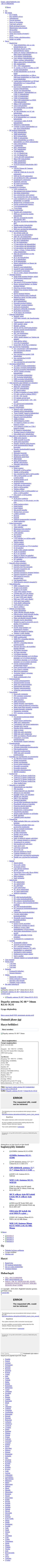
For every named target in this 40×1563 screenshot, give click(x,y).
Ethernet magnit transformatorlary (25, 330)
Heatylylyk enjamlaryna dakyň (24, 925)
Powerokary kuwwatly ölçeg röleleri (26, 872)
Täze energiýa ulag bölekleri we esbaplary (23, 383)
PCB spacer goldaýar (21, 498)
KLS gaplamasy (14, 32)
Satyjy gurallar (18, 956)
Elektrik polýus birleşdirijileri (23, 411)
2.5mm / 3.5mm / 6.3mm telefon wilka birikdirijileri (24, 251)
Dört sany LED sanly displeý (23, 599)
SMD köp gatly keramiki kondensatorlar (22, 754)
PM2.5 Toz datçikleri (21, 798)
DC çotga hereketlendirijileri (23, 899)
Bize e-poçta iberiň (7, 1015)
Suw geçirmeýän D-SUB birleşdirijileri (22, 359)
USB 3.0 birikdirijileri (21, 96)
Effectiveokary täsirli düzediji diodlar (26, 614)
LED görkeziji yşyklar (21, 605)
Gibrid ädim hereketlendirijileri (24, 912)
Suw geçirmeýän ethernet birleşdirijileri (22, 351)
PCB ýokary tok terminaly (22, 312)
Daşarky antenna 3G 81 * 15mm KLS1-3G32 (21, 1091)
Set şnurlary (18, 534)
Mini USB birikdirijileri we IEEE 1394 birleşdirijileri (25, 101)
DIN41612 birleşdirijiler (22, 125)
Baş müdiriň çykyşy (16, 16)
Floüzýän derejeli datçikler (22, 806)
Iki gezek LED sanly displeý (23, 595)
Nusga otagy (9, 961)
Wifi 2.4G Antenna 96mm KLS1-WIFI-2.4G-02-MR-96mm (20, 1225)
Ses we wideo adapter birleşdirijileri (26, 273)
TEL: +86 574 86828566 (13, 1278)
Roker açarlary (19, 468)
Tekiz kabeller (18, 527)
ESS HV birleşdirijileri (21, 388)
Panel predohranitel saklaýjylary (24, 667)
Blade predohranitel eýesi (22, 677)
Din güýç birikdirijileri (21, 240)
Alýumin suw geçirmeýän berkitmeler (26, 855)
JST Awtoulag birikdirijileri (23, 377)
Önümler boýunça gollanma (14, 1250)
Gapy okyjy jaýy (19, 846)
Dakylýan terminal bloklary (23, 288)
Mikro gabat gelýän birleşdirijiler (25, 62)
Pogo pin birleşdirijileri (21, 115)
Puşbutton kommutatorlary (22, 483)
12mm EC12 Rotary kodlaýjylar (24, 779)
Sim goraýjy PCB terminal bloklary (25, 282)
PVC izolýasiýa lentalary (22, 946)
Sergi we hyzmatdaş (16, 22)
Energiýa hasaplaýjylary (22, 565)
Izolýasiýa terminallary (21, 307)
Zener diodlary (19, 626)
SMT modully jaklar (20, 324)
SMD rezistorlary (19, 701)
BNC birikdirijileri (20, 147)
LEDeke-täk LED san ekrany (23, 593)
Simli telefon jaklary (20, 341)
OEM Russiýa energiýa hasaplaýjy (25, 582)
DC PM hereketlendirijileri (23, 906)
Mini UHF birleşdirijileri (22, 159)
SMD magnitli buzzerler (22, 440)
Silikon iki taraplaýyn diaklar (23, 631)
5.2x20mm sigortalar (21, 654)
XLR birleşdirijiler (20, 261)
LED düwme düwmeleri (22, 485)
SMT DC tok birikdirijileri (22, 237)
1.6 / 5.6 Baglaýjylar (20, 155)
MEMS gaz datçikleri (21, 796)
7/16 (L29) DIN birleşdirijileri (24, 157)
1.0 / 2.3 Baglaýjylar (20, 153)
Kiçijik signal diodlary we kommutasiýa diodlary (22, 628)
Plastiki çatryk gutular (21, 834)
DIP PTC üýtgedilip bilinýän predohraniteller (23, 644)
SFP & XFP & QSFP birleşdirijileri (25, 328)
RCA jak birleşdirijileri (21, 257)
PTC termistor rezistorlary (22, 696)
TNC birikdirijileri (20, 149)
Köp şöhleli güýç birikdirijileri (24, 434)
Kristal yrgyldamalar (20, 762)
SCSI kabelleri (18, 548)
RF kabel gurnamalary (21, 183)
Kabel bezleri (18, 506)
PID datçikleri (18, 789)
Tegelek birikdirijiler (16, 210)
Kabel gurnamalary (15, 523)
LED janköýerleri (19, 887)
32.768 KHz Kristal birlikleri (23, 758)
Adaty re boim (18, 730)
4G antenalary (18, 185)
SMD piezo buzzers (20, 438)
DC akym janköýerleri (21, 889)
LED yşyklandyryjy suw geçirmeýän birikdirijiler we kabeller (26, 199)
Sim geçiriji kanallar (20, 510)
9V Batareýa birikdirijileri (22, 430)
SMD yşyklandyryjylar (21, 586)
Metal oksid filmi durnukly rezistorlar (26, 707)
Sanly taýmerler (19, 878)
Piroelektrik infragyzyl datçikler (24, 804)
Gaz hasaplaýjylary (20, 580)
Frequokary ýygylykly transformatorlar (21, 738)
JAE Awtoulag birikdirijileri (23, 375)
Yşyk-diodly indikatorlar (22, 603)
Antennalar (13, 166)
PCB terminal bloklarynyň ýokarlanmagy (22, 279)
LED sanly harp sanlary (22, 601)
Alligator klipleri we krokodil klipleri (26, 958)
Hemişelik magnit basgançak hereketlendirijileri (23, 919)
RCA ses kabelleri (20, 553)
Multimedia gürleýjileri (21, 457)
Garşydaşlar (13, 692)
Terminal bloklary (15, 274)
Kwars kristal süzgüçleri (22, 764)
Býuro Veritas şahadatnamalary (19, 37)
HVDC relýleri (19, 405)
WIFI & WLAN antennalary (23, 176)
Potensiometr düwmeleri (22, 686)
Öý (6, 11)
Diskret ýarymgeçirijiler (17, 608)
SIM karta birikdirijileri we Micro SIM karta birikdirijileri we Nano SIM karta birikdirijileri (26, 77)
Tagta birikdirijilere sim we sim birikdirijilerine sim (24, 46)
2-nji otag (12, 965)
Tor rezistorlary (19, 700)
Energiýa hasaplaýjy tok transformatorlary (22, 570)
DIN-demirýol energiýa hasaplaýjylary (21, 577)
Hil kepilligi (13, 30)
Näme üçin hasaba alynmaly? (19, 33)
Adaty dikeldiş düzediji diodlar (24, 612)
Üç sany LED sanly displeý (23, 597)
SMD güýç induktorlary (22, 722)
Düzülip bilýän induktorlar (22, 728)
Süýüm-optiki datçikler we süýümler (26, 813)
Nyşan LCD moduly (21, 588)
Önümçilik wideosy (16, 977)
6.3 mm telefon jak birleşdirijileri (25, 248)
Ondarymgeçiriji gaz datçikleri (24, 791)
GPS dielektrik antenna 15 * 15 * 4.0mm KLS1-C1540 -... (22, 1169)
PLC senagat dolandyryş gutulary (25, 840)
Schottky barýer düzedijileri (23, 620)
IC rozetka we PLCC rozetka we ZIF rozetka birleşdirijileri (26, 69)
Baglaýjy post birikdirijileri (23, 267)
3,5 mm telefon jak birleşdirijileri (25, 246)
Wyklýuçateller (14, 466)
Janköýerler (13, 880)
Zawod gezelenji (15, 20)
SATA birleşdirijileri (20, 106)
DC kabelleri (18, 559)
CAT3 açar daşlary (20, 335)
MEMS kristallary (20, 772)
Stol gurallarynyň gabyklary (23, 844)
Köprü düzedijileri (20, 610)
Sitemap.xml (9, 1254)
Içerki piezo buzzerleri (21, 441)
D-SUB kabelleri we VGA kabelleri (26, 546)
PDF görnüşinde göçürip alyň (24, 1015)
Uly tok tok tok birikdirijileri (23, 235)
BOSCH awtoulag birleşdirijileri (24, 369)
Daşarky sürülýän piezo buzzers (24, 443)
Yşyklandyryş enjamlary (17, 187)
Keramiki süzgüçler (20, 768)
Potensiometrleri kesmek (22, 683)
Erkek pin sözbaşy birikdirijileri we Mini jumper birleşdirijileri (25, 53)
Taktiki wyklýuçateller (21, 472)
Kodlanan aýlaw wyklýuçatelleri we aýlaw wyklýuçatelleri (26, 492)
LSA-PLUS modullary (21, 343)
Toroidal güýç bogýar (21, 726)
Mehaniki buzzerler (20, 453)
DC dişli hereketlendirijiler (22, 897)
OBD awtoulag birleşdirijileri (23, 379)
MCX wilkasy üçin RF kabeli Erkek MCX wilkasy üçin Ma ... (22, 1196)
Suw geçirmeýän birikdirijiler (19, 347)
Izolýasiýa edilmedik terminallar (24, 309)
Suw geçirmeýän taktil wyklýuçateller (26, 474)
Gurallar (12, 941)
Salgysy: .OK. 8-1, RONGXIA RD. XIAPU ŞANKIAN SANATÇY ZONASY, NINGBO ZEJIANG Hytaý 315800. (20, 1283)
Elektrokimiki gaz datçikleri (23, 787)
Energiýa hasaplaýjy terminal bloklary (26, 572)
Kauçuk (16, 517)
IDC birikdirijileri (19, 64)
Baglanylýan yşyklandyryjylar (24, 202)
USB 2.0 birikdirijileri (21, 98)
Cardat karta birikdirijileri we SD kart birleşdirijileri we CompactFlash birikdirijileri (26, 83)
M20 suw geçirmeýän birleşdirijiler (25, 229)
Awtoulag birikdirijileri (17, 364)
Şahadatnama (13, 18)
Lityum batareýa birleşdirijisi (23, 415)
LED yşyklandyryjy (20, 189)
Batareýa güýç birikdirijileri (23, 409)
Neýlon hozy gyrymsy (21, 512)
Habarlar (8, 969)
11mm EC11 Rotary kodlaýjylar (24, 777)
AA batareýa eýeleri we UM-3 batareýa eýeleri (24, 423)
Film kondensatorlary (21, 749)
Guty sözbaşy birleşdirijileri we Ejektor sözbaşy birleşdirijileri (24, 59)
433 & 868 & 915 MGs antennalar (25, 178)
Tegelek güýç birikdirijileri (22, 212)
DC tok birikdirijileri (20, 242)
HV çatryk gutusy (20, 390)
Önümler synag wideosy (17, 982)
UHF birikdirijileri (20, 161)
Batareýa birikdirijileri (16, 407)
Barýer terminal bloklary (22, 293)
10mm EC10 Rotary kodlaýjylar (24, 775)
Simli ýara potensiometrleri (23, 684)
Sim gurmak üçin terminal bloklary (25, 191)
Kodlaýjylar (13, 774)
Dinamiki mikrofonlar (21, 464)
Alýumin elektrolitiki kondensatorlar (26, 747)
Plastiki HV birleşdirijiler (22, 385)
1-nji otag (12, 963)
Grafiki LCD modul (20, 590)
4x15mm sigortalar (20, 652)
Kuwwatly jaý (18, 850)
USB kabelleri (18, 533)
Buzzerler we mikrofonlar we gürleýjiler (22, 436)
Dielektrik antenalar (20, 181)
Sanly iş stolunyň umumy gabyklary (26, 838)
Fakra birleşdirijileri (20, 144)
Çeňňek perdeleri (19, 514)
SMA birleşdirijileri (20, 132)
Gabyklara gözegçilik (21, 848)
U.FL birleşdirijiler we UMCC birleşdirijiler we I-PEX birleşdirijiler (26, 141)
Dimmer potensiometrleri (22, 688)
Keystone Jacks (19, 331)
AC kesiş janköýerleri (21, 891)
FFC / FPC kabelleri (20, 525)
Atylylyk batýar (14, 922)
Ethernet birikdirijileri (16, 314)
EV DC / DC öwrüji (20, 396)
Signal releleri (18, 863)
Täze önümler (9, 960)
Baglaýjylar (13, 43)
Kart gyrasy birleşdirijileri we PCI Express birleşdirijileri (25, 88)
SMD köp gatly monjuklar (22, 732)
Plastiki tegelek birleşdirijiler (23, 225)
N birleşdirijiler (19, 151)
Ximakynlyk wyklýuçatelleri (23, 810)
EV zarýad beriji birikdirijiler (23, 404)
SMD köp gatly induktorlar (23, 734)
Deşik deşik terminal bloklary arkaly (26, 276)
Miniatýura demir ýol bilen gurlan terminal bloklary (25, 298)
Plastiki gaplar (18, 836)
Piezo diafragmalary (20, 460)
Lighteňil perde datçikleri (22, 817)
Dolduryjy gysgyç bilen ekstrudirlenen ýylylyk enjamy (24, 928)
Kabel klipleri (18, 508)
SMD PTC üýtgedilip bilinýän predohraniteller (24, 640)
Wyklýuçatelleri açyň (21, 479)
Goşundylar (13, 819)
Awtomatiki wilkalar (20, 942)
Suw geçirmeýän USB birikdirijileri (26, 349)
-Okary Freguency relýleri (22, 874)
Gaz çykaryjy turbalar (21, 669)
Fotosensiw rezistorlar (21, 711)
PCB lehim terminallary (22, 311)
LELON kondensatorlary (22, 745)
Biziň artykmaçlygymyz (17, 26)
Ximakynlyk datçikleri (21, 808)
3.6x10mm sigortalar (21, 650)
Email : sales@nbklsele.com (10, 2)
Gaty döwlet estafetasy (21, 868)
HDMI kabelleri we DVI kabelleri (25, 557)
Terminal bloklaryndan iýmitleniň (25, 295)
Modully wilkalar (19, 326)
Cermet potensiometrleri (22, 681)
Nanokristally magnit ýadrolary (24, 741)
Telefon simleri (19, 542)
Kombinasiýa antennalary (22, 180)
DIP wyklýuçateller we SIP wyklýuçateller (23, 477)
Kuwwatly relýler (19, 865)
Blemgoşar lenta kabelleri (22, 529)
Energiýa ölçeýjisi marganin (23, 567)
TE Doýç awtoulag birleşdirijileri (25, 367)
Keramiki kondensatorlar (22, 751)
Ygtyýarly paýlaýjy (15, 24)
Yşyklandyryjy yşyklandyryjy (24, 939)
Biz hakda (8, 13)
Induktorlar (13, 715)
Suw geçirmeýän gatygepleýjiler (24, 362)
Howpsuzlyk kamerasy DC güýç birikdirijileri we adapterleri (25, 949)
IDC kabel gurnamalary (22, 531)
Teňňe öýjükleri (19, 419)
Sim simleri (17, 536)
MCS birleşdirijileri (20, 301)
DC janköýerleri (19, 882)
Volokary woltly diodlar (22, 633)
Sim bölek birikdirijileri (21, 193)
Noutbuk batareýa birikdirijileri (24, 432)
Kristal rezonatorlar (20, 760)
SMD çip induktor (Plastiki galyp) (25, 736)
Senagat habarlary (15, 973)
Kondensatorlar (14, 743)
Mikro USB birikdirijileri (22, 104)
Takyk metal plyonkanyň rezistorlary (26, 705)
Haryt (7, 41)
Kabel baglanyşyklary (21, 504)
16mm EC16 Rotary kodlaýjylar (24, 781)
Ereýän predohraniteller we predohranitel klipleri (23, 664)
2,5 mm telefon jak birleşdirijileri (25, 244)
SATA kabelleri (19, 544)
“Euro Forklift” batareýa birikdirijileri (26, 413)
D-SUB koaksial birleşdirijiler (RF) (25, 164)
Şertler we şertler (15, 39)
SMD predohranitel (20, 637)
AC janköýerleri (19, 884)
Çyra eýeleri (18, 208)
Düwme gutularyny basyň (22, 851)
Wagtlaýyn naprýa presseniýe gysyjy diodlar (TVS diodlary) (26, 623)
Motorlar (12, 895)
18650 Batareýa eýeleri (21, 421)
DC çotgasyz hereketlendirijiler (24, 901)
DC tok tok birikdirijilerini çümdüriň (26, 238)
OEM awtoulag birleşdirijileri (23, 381)
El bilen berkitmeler (20, 832)
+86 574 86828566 (7, 4)
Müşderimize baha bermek (18, 28)
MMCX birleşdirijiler (21, 138)
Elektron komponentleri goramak (25, 519)
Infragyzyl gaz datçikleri (22, 793)
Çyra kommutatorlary (21, 206)
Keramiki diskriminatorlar (22, 770)
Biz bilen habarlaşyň (12, 984)
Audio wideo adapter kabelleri (24, 550)
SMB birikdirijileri (20, 134)
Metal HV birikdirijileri (21, 386)
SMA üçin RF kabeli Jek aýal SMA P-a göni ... (20, 1212)
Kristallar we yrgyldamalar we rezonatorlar (23, 757)
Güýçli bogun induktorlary (23, 720)
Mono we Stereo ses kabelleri (23, 555)
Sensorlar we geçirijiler (17, 785)
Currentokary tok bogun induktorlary (26, 724)
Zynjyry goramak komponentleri (20, 635)
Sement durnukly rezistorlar (23, 709)
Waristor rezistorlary (20, 698)
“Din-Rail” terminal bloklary (23, 305)
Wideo (7, 975)
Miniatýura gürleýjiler (21, 455)
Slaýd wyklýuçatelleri (21, 487)
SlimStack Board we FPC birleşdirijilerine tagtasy (22, 50)
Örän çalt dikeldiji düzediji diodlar (25, 618)
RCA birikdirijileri (20, 259)
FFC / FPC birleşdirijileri (22, 66)
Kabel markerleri (19, 521)
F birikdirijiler (18, 145)
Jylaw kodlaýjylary (20, 783)
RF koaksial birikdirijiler (17, 130)
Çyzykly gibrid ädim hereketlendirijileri (21, 915)
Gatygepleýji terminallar (22, 271)
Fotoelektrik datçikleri (21, 812)
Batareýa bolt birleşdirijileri (23, 417)
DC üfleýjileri (18, 886)
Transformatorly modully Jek (23, 322)
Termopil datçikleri (20, 800)
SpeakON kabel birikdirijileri (23, 269)
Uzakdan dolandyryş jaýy (22, 853)
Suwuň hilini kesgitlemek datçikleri (25, 802)
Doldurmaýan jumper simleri (23, 954)
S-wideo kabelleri (19, 561)
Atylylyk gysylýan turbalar (23, 944)
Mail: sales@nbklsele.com (14, 1279)
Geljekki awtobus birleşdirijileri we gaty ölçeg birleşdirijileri (25, 127)
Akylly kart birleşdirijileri (22, 90)
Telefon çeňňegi (19, 489)
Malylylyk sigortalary (21, 671)
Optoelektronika (14, 584)
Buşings (16, 516)
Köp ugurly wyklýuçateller (23, 495)
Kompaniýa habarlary (16, 971)
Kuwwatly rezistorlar (21, 694)
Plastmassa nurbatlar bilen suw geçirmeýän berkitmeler (24, 826)
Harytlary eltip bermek (17, 980)
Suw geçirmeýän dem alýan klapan (25, 197)
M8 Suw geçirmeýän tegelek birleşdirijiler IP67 (23, 218)
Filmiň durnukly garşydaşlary (23, 703)
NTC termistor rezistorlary (22, 713)
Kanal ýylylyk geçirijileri (22, 924)
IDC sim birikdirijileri (21, 333)
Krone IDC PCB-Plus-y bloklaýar (25, 345)
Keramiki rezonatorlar (21, 766)
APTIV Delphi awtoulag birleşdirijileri (22, 372)
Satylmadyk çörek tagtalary (23, 952)
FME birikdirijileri (20, 163)
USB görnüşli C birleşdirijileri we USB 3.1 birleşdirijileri (25, 93)
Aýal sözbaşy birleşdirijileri (23, 56)
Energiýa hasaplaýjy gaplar (23, 574)
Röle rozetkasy (19, 876)
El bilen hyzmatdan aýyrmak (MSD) (26, 392)
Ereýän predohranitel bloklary (24, 204)
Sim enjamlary (14, 497)
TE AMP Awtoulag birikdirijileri (24, 366)
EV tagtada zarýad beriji (22, 398)
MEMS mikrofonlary (21, 462)
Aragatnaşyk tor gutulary (22, 842)
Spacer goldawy (19, 607)
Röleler (11, 861)
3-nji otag (12, 967)
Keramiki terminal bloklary (23, 303)
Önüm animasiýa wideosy (18, 979)
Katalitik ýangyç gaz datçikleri (24, 794)
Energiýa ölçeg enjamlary (18, 563)
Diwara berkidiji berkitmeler (23, 829)
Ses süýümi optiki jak (21, 233)
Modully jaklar (19, 316)
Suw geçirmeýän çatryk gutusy (24, 195)
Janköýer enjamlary (20, 893)
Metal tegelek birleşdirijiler (23, 227)
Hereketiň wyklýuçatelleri (22, 470)
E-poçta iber (5, 1293)
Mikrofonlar (18, 459)
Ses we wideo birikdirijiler (18, 231)
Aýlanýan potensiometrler (22, 690)
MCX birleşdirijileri (20, 136)
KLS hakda (13, 14)
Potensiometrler (14, 679)
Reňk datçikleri (19, 815)
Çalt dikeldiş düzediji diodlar (23, 616)
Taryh (11, 35)
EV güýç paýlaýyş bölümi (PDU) (25, 394)
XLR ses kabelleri (20, 552)
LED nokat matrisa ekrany (22, 591)
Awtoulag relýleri (19, 867)
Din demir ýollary (20, 831)
